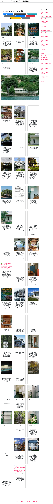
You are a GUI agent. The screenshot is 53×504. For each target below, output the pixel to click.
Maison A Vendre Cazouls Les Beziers (45, 29)
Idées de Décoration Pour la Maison (16, 1)
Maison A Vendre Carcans (44, 41)
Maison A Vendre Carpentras (44, 22)
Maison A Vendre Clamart (44, 52)
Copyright (35, 501)
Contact (21, 501)
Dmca (17, 501)
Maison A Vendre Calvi (46, 63)
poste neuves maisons (30, 16)
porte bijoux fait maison (8, 14)
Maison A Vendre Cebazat (44, 73)
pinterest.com (8, 492)
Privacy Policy (28, 501)
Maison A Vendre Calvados (44, 69)
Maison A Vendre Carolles (44, 13)
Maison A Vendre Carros (46, 18)
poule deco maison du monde (20, 14)
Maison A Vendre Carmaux (44, 60)
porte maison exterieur (20, 16)
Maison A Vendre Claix (46, 66)
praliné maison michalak (10, 16)
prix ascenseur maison (31, 14)
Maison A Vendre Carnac (44, 80)
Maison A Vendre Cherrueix (44, 48)
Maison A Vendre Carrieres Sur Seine (45, 37)
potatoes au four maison (15, 18)
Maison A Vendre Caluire (46, 16)
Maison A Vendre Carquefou (44, 25)
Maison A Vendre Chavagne (44, 76)
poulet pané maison (25, 18)
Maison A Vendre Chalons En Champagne (46, 33)
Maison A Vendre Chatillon (44, 45)
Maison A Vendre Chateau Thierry (44, 56)
